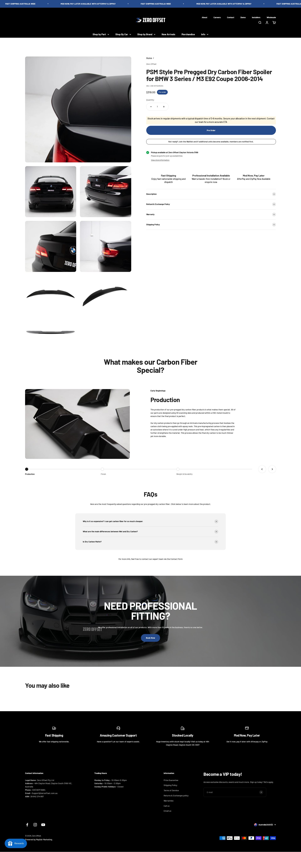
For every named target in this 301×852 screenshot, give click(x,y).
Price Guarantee (171, 780)
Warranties (168, 800)
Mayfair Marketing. (44, 839)
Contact (230, 17)
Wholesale (271, 17)
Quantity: (150, 100)
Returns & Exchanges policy (176, 795)
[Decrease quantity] (151, 106)
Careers (217, 17)
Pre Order (211, 130)
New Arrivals (168, 34)
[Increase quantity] (163, 106)
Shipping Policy (170, 785)
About (204, 17)
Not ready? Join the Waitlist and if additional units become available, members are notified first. (211, 141)
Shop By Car (121, 34)
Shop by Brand (144, 34)
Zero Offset (151, 64)
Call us (166, 806)
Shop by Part (99, 34)
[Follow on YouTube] (43, 825)
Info (203, 34)
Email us (167, 811)
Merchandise (188, 34)
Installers (256, 17)
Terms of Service (171, 790)
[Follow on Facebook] (27, 825)
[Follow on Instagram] (35, 825)
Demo (243, 17)
